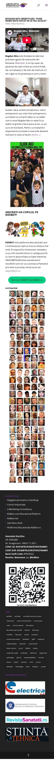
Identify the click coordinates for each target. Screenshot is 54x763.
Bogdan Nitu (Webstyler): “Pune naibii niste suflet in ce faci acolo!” (26, 19)
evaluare (34, 634)
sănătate (9, 666)
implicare (41, 639)
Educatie (18, 634)
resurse (41, 657)
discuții (27, 630)
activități (17, 616)
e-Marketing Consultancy (19, 509)
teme (28, 666)
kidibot (27, 648)
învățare (35, 666)
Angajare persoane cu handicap (23, 500)
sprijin (16, 662)
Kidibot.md (12, 518)
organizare (43, 653)
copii (8, 625)
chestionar (10, 621)
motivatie (24, 653)
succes (38, 662)
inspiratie (22, 644)
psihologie (10, 657)
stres (31, 662)
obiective (33, 653)
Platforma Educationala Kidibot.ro (24, 527)
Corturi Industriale (16, 504)
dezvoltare (30, 625)
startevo (24, 662)
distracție (35, 630)
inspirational (33, 644)
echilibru (9, 634)
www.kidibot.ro (12, 270)
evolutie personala (13, 639)
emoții (26, 634)
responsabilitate (30, 657)
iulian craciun (11, 648)
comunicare (38, 621)
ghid (33, 639)
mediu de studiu (12, 653)
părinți (19, 657)
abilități (9, 616)
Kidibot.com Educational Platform (23, 513)
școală (43, 666)
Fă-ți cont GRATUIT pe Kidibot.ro (27, 280)
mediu (35, 648)
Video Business (17, 23)
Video (7, 23)
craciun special (17, 625)
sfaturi (8, 662)
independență (11, 644)
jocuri (21, 648)
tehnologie (19, 666)
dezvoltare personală (14, 630)
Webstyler (20, 63)
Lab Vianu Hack (14, 523)
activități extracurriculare (32, 616)
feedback (26, 639)
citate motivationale (24, 621)
